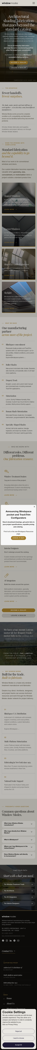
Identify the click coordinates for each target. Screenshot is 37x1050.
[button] (33, 3)
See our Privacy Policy (10, 1024)
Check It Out (18, 538)
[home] (10, 3)
